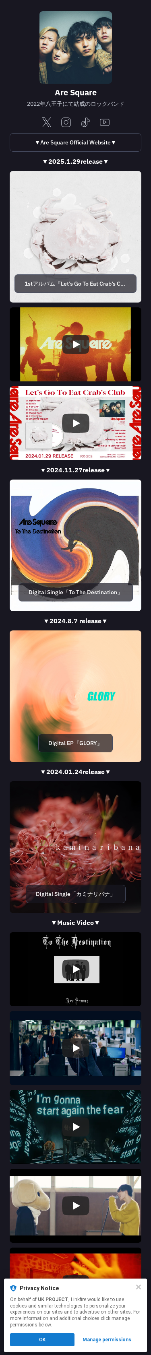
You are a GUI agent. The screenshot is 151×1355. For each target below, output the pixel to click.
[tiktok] (85, 122)
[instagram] (66, 122)
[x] (46, 122)
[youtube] (104, 122)
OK (42, 1340)
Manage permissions (107, 1340)
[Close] (138, 1287)
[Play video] (75, 344)
